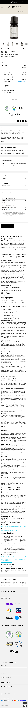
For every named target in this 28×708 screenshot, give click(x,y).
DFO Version (13, 209)
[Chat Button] (25, 706)
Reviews (20, 230)
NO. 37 (2, 530)
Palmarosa (11, 526)
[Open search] (15, 12)
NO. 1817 (13, 530)
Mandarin (7, 526)
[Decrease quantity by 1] (19, 86)
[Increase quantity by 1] (25, 86)
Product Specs (20, 225)
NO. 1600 (10, 530)
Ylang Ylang (23, 526)
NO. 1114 (6, 530)
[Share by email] (26, 121)
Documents (8, 230)
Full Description (7, 225)
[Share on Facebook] (18, 121)
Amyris (2, 526)
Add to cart (14, 99)
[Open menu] (2, 7)
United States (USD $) (6, 693)
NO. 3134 (18, 530)
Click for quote (22, 81)
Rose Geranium (17, 526)
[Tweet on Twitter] (23, 121)
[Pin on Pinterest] (20, 121)
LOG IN (19, 11)
